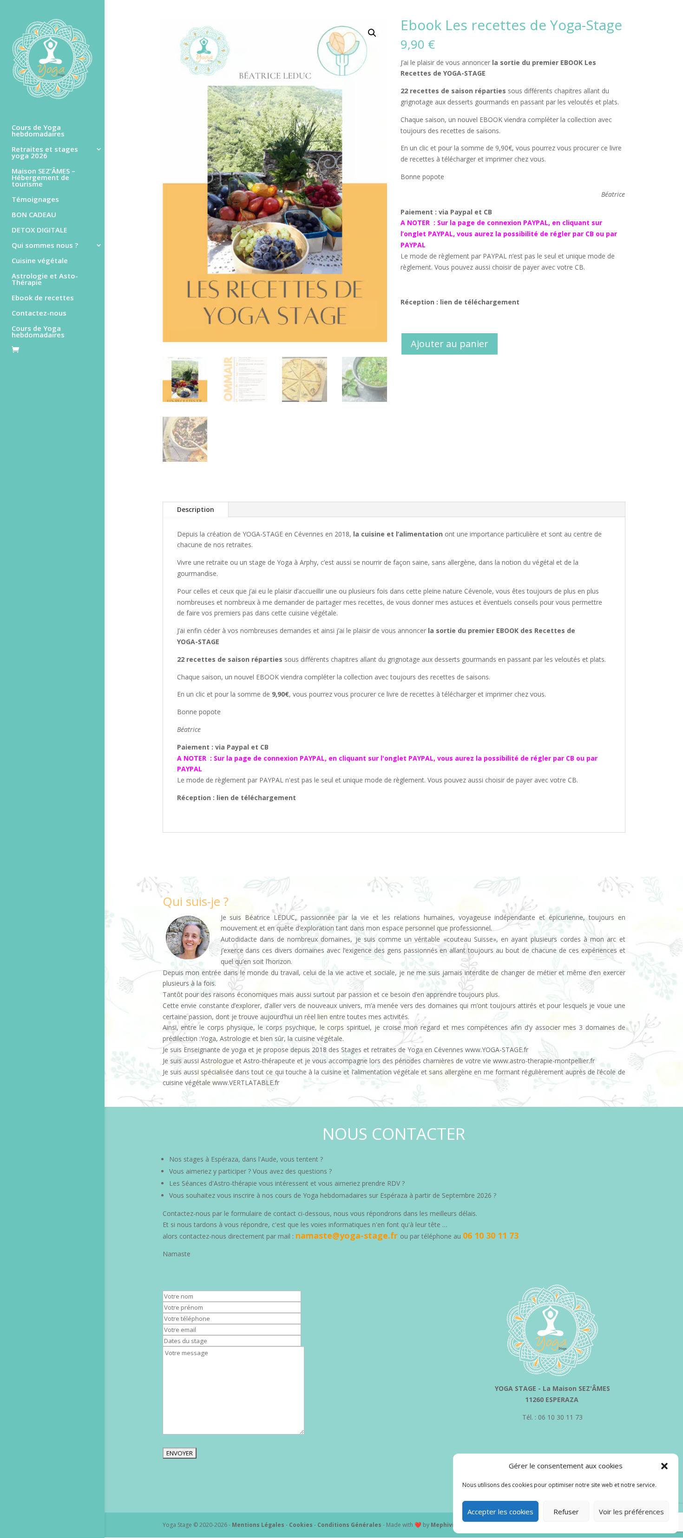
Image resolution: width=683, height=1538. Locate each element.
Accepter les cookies (500, 1511)
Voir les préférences (631, 1511)
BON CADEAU (34, 215)
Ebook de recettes (43, 298)
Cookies (301, 1525)
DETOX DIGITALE (39, 230)
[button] (664, 1466)
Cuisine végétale (40, 261)
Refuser (566, 1511)
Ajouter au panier (449, 343)
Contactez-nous (39, 313)
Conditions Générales (350, 1525)
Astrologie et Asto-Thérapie (45, 279)
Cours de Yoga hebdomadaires (38, 131)
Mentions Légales (259, 1525)
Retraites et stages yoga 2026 (45, 153)
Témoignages (35, 200)
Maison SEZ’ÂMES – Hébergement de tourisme (43, 178)
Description (195, 509)
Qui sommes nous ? (45, 246)
